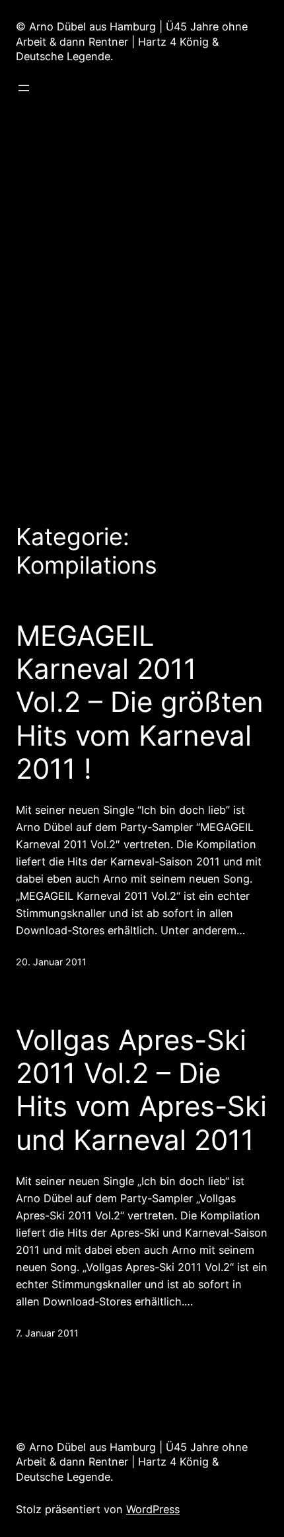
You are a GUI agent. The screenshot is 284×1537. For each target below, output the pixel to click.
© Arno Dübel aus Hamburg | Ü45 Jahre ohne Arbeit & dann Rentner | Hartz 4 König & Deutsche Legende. (132, 42)
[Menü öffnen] (24, 88)
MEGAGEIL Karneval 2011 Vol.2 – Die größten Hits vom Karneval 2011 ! (140, 702)
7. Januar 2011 (47, 1333)
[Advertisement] (142, 301)
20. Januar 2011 (51, 961)
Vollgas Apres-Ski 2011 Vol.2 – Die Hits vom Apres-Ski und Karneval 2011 (141, 1090)
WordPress (153, 1509)
